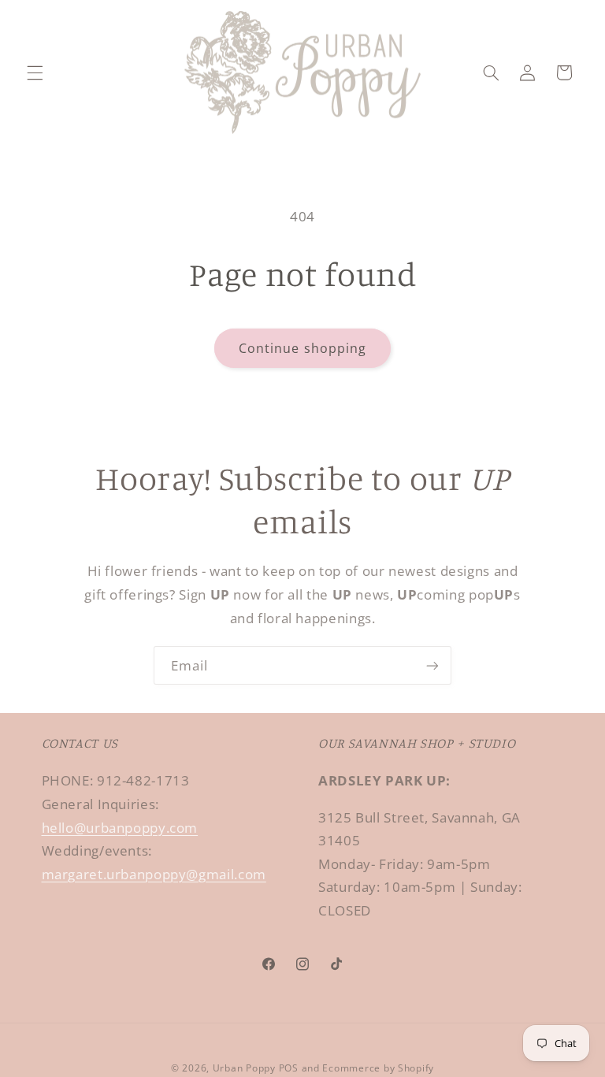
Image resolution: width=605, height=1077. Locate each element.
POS (289, 1068)
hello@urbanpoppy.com (120, 828)
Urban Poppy (244, 1068)
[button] (35, 72)
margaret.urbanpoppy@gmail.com (154, 874)
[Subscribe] (432, 665)
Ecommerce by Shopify (378, 1068)
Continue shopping (302, 348)
